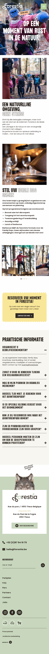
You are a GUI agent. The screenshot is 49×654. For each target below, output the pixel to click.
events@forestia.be (30, 365)
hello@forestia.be (16, 549)
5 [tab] (28, 279)
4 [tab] (27, 279)
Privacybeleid (7, 632)
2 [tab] (23, 279)
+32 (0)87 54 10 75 (16, 542)
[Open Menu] (44, 6)
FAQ (4, 583)
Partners (6, 592)
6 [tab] (30, 279)
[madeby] (7, 642)
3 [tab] (25, 279)
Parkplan (6, 578)
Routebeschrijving (27, 525)
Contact (6, 597)
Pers (4, 587)
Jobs (4, 602)
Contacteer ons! (24, 315)
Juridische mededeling (11, 636)
